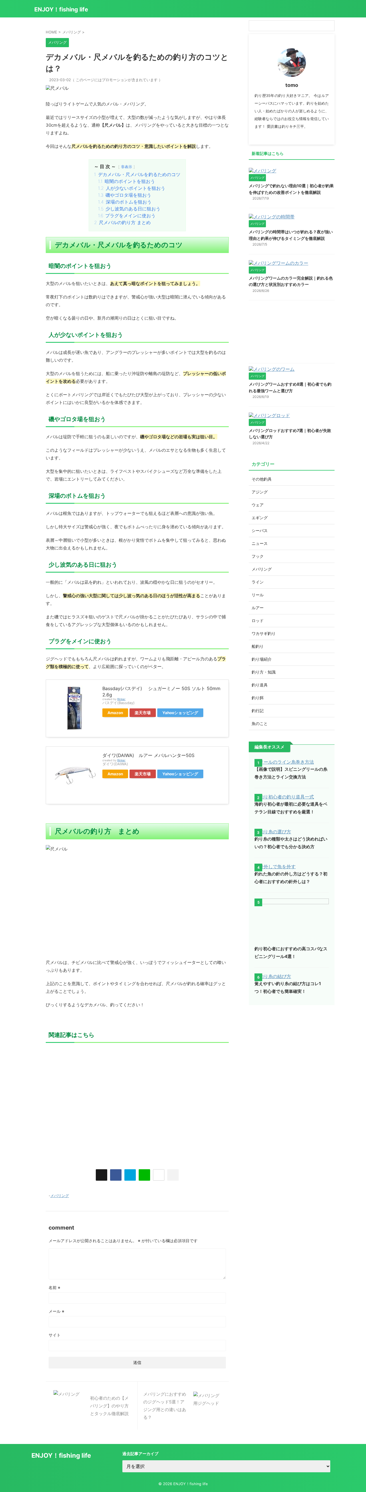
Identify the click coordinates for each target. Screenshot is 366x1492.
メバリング (59, 1195)
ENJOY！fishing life (61, 9)
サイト (55, 1334)
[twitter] (101, 1175)
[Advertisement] (137, 1103)
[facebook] (116, 1175)
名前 (54, 1287)
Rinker (121, 699)
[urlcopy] (173, 1175)
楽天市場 (143, 712)
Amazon (115, 712)
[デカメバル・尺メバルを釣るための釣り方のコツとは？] (130, 1175)
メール (56, 1311)
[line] (144, 1175)
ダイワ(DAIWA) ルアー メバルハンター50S (148, 755)
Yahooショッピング (180, 712)
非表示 (126, 167)
